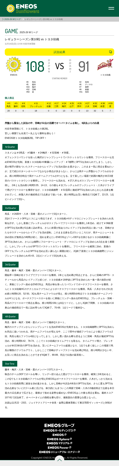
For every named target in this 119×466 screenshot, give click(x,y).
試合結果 (59, 52)
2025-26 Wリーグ (12, 19)
